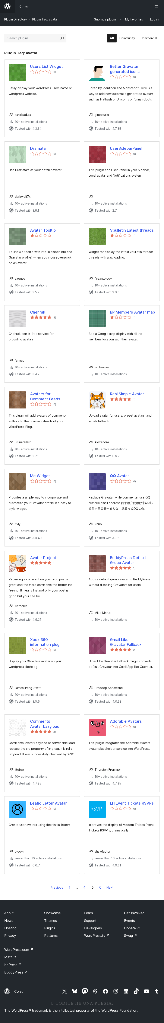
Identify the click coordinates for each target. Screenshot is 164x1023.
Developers (93, 928)
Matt (10, 957)
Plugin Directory (15, 19)
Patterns (51, 935)
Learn (88, 913)
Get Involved (134, 913)
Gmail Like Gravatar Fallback (126, 642)
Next (110, 887)
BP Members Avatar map (132, 312)
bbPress (13, 965)
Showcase (52, 913)
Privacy (10, 935)
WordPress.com (18, 949)
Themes (50, 920)
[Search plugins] (62, 38)
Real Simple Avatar (127, 394)
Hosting (10, 928)
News (8, 920)
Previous (57, 887)
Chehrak (37, 312)
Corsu (18, 991)
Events (129, 920)
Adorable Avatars (126, 721)
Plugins (49, 928)
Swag (130, 935)
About (9, 913)
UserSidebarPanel (126, 148)
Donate (132, 928)
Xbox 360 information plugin (46, 642)
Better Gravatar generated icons (125, 69)
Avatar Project (43, 557)
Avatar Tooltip (43, 230)
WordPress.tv (97, 935)
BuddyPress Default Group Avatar (128, 560)
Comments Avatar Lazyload (44, 723)
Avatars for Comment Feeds (45, 396)
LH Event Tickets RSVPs (132, 803)
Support (90, 920)
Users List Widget (46, 66)
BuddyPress (16, 972)
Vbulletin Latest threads (132, 230)
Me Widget (40, 476)
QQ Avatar (119, 476)
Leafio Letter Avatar (48, 803)
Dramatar (38, 148)
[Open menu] (157, 6)
